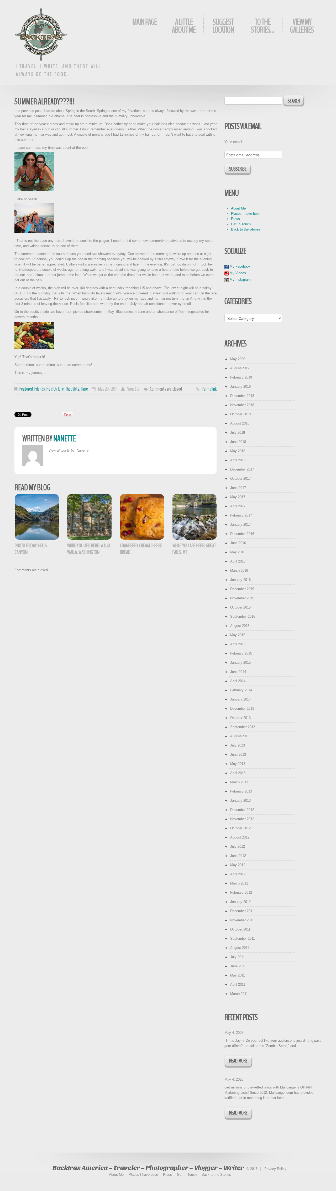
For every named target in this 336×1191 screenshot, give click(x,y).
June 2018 (238, 442)
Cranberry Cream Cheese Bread (141, 549)
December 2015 (242, 589)
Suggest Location (223, 25)
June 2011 (238, 966)
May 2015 (237, 635)
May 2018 (237, 451)
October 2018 (240, 414)
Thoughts (72, 388)
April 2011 (237, 984)
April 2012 (237, 874)
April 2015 (237, 644)
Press (235, 219)
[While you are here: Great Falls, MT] (194, 517)
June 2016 (238, 543)
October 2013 (240, 718)
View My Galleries (302, 25)
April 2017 (237, 506)
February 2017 (241, 515)
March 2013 (239, 782)
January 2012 (240, 902)
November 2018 (242, 405)
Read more (238, 1060)
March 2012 (239, 883)
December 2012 (242, 810)
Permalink (209, 388)
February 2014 (241, 690)
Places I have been (245, 214)
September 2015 (242, 616)
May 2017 (237, 497)
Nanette (133, 388)
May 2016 (237, 552)
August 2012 (239, 837)
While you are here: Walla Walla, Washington (88, 549)
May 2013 (237, 764)
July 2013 (237, 745)
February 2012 (241, 892)
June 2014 (238, 672)
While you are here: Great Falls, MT (194, 549)
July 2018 (237, 433)
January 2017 (240, 525)
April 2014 (237, 681)
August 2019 (239, 368)
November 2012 (242, 819)
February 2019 (241, 377)
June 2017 (238, 488)
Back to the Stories (245, 229)
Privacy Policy (275, 1169)
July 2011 (237, 957)
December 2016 (242, 534)
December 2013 (242, 708)
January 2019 (240, 387)
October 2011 (240, 929)
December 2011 (242, 911)
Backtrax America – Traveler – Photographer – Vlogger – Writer (148, 1168)
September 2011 (242, 938)
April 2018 (237, 460)
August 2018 (239, 423)
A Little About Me (184, 25)
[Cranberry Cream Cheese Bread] (142, 517)
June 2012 (238, 856)
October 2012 (240, 828)
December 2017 (242, 469)
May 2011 (237, 975)
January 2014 (240, 699)
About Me (238, 208)
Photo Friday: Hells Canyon (31, 549)
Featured (26, 388)
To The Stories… (262, 25)
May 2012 (237, 865)
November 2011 (242, 920)
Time (84, 388)
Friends (39, 388)
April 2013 (237, 773)
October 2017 (240, 479)
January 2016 (240, 580)
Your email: (233, 142)
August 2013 (239, 736)
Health (51, 388)
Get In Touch (241, 224)
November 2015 (242, 598)
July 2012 (237, 846)
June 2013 (238, 754)
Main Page (144, 22)
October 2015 (240, 607)
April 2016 (237, 561)
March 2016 (239, 571)
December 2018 (242, 396)
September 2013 (242, 727)
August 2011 (239, 948)
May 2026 (237, 359)
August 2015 (239, 626)
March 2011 (239, 994)
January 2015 (240, 662)
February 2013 (241, 791)
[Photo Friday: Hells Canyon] (37, 517)
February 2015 (241, 653)
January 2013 (240, 800)
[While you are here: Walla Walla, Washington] (89, 517)
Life (61, 388)
